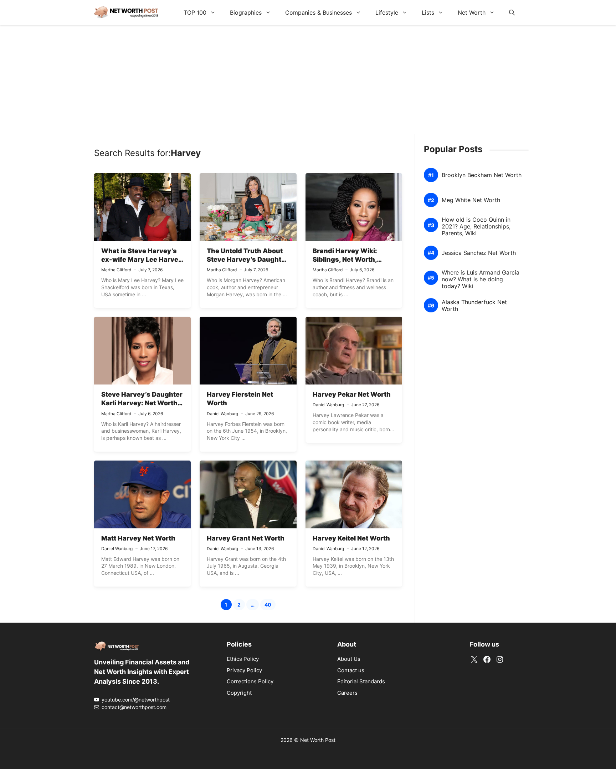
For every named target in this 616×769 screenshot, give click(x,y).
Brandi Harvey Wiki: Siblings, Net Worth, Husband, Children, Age (351, 259)
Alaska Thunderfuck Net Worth (474, 305)
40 (270, 606)
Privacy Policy (244, 670)
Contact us (350, 670)
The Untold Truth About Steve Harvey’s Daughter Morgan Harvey (247, 259)
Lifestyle (386, 12)
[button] (512, 12)
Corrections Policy (250, 681)
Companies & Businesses (318, 12)
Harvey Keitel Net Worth (351, 538)
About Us (348, 658)
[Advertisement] (308, 84)
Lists (428, 12)
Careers (347, 692)
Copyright (239, 692)
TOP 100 (195, 12)
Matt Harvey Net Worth (138, 538)
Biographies (246, 12)
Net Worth (472, 12)
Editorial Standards (361, 681)
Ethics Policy (243, 658)
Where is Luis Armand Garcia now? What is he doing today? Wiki (480, 279)
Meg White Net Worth (471, 200)
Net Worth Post (317, 740)
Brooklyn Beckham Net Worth (482, 175)
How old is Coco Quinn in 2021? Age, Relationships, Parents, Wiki (476, 226)
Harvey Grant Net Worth (245, 538)
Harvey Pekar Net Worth (352, 394)
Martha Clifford (116, 269)
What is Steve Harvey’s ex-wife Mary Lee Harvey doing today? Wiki (141, 259)
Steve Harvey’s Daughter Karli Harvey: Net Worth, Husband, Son (142, 403)
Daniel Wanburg (222, 413)
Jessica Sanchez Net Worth (479, 253)
